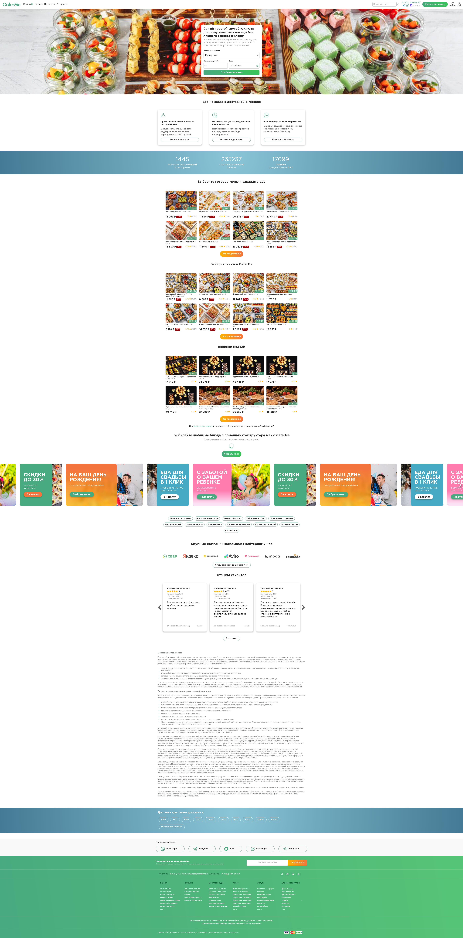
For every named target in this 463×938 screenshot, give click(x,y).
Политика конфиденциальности (232, 923)
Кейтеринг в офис (255, 518)
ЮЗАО (274, 820)
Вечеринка (286, 906)
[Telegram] (404, 6)
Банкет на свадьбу (167, 894)
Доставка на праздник (238, 524)
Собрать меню (231, 454)
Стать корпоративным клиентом (231, 565)
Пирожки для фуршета (193, 900)
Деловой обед (287, 889)
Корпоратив (286, 897)
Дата (231, 61)
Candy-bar (261, 903)
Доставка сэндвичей (265, 524)
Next (460, 485)
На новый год (215, 524)
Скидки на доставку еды (218, 906)
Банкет (163, 883)
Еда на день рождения (281, 518)
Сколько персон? (211, 61)
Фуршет (188, 883)
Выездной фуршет (191, 891)
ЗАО (175, 820)
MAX (232, 849)
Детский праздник (288, 894)
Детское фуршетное (241, 889)
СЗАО (223, 820)
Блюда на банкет (166, 897)
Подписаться (297, 862)
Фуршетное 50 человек (242, 900)
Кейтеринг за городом (265, 889)
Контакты (269, 920)
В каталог (96, 494)
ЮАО (247, 820)
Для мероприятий (291, 883)
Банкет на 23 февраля (168, 903)
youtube (298, 874)
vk (293, 874)
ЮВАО (260, 820)
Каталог (39, 4)
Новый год (285, 903)
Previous (2, 485)
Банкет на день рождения (170, 900)
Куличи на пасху (195, 524)
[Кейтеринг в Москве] (11, 4)
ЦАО (235, 820)
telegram (282, 874)
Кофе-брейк (231, 530)
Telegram (203, 849)
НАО (186, 820)
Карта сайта (257, 923)
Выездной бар (262, 906)
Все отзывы (231, 638)
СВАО (211, 820)
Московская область (171, 827)
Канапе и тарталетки (180, 518)
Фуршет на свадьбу (192, 889)
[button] (231, 525)
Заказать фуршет (232, 518)
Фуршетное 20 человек (242, 894)
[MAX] (411, 6)
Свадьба (285, 900)
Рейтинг (236, 920)
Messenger (261, 849)
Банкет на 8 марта (167, 906)
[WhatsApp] (407, 6)
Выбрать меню (145, 494)
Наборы (187, 894)
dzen (287, 874)
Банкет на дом (165, 891)
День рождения (288, 891)
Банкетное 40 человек (242, 903)
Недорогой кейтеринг (265, 900)
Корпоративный (173, 524)
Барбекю (260, 891)
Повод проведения (212, 50)
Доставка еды (216, 883)
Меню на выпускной (240, 891)
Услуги (260, 883)
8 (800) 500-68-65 (411, 2)
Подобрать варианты (231, 72)
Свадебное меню (239, 906)
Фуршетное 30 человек (242, 897)
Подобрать (16, 497)
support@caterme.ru (198, 874)
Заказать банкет (289, 524)
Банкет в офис (165, 889)
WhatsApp (171, 849)
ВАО (163, 820)
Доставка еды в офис (207, 518)
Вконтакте (294, 849)
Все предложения (231, 254)
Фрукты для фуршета (192, 897)
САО (198, 820)
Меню (236, 883)
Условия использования (210, 923)
